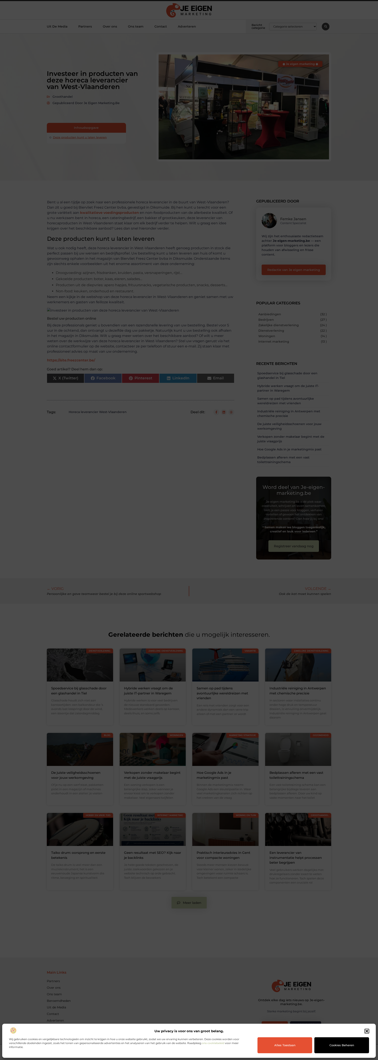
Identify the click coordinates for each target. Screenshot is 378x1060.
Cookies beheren (341, 1045)
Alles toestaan (285, 1045)
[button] (367, 1031)
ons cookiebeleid (213, 1043)
